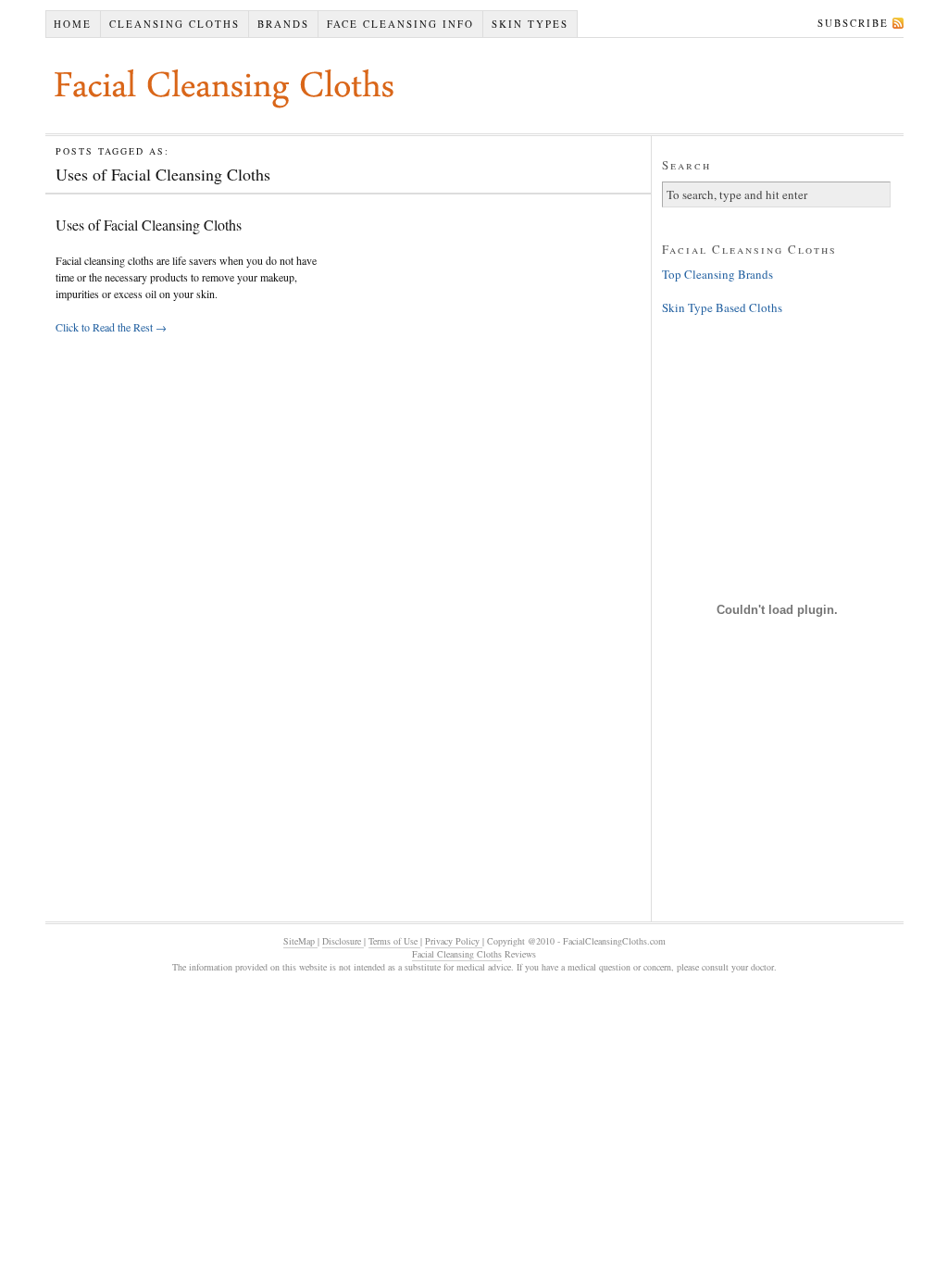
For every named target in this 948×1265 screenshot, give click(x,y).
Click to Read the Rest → (111, 326)
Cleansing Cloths (174, 24)
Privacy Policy (453, 940)
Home (73, 24)
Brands (283, 24)
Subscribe (853, 23)
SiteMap (300, 940)
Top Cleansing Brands (717, 274)
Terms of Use (394, 940)
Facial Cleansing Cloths (457, 953)
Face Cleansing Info (400, 24)
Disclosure (343, 940)
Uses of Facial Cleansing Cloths (149, 224)
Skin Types (530, 24)
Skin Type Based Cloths (722, 307)
